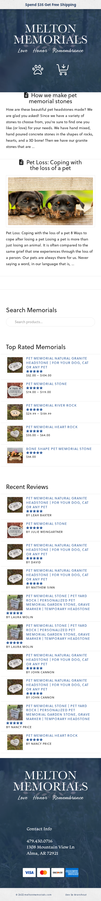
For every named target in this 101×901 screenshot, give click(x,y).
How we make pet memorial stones (53, 98)
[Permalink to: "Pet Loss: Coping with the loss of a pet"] (50, 201)
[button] (38, 70)
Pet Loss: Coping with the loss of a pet (54, 165)
